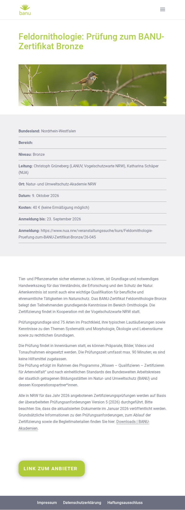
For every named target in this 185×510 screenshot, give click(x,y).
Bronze (39, 154)
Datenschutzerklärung (82, 502)
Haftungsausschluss (125, 502)
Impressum (47, 502)
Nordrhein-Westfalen (58, 131)
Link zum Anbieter (51, 468)
